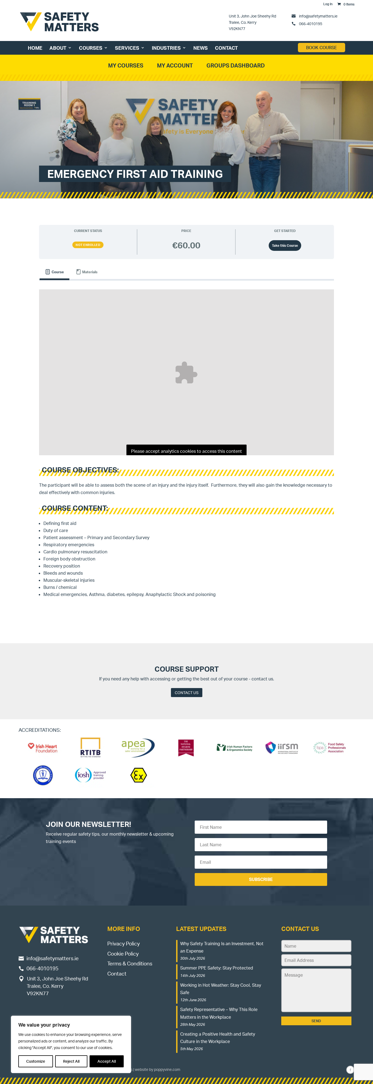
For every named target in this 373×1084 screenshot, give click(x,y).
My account (175, 65)
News (200, 48)
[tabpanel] (186, 447)
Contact (226, 48)
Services (127, 48)
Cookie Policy (123, 953)
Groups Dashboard (235, 65)
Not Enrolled (88, 245)
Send (316, 1021)
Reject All (71, 1061)
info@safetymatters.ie (318, 15)
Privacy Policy (123, 943)
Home (35, 48)
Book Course (321, 47)
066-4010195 (310, 23)
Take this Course (285, 245)
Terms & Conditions (129, 963)
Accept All (106, 1061)
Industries (166, 48)
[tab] (54, 272)
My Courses (125, 65)
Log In (328, 4)
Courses (90, 48)
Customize (35, 1061)
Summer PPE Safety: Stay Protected (216, 968)
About (57, 48)
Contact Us (187, 692)
